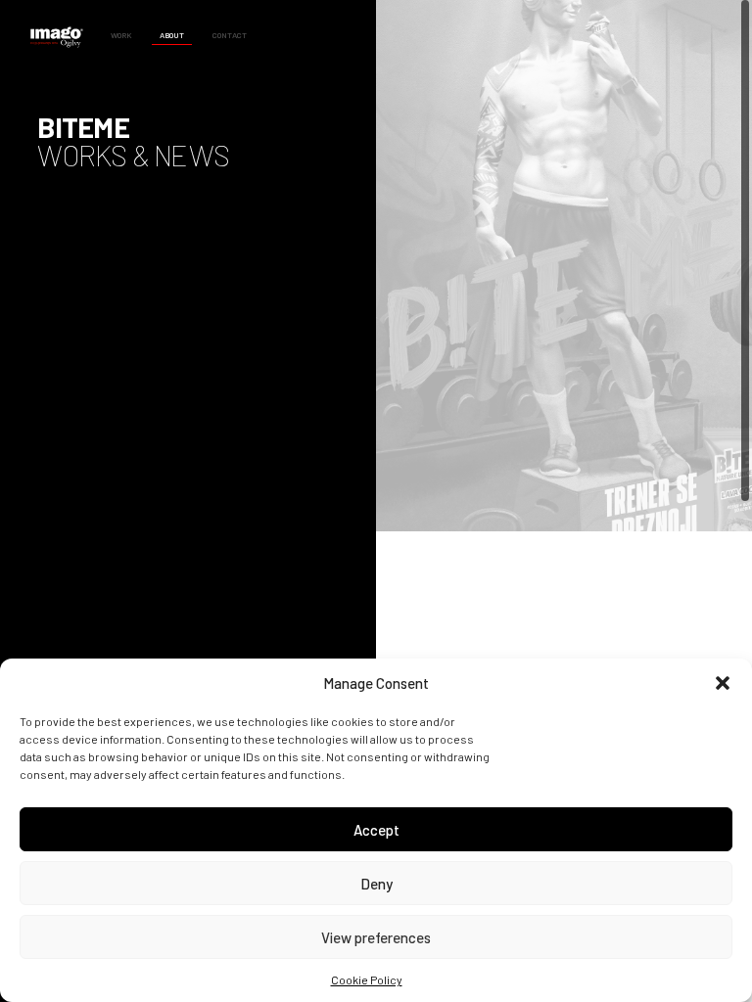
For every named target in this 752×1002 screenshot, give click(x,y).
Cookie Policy (366, 979)
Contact (229, 35)
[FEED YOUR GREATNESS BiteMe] (564, 265)
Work (121, 35)
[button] (722, 683)
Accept (376, 830)
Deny (376, 883)
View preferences (376, 937)
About (172, 35)
